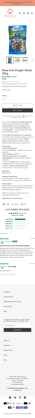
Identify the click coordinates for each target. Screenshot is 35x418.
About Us (6, 340)
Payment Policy (8, 297)
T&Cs (5, 355)
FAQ (5, 360)
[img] (4, 238)
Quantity (4, 95)
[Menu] (32, 13)
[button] (6, 76)
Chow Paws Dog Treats (14, 413)
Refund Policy (8, 306)
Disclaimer (7, 345)
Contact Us (7, 292)
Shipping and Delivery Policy (12, 301)
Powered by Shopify (26, 413)
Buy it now (17, 110)
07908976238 (17, 390)
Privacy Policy (8, 350)
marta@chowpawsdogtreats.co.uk (17, 388)
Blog (5, 311)
